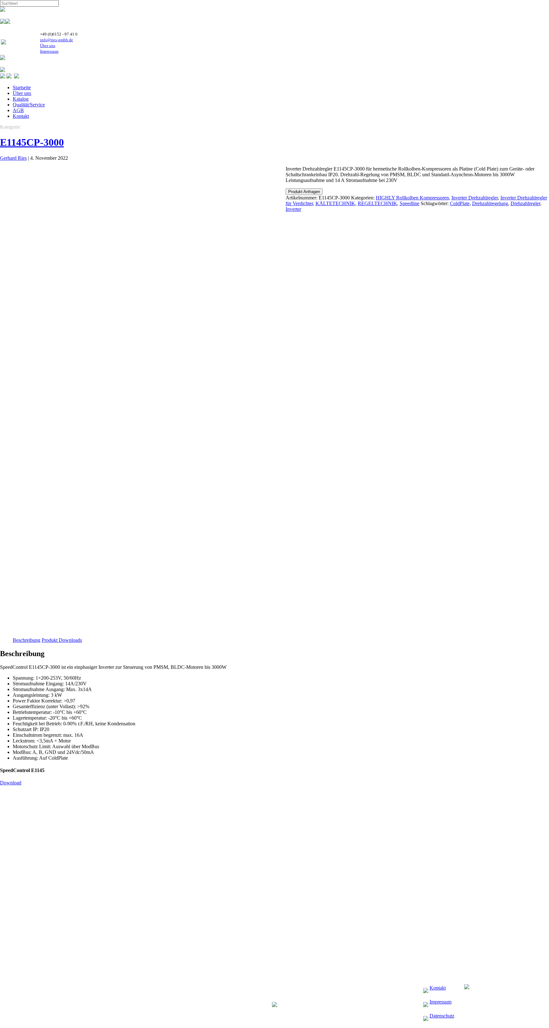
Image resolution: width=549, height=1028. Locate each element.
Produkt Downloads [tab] (62, 640)
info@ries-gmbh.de (56, 39)
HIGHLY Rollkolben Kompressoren (412, 197)
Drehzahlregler (525, 203)
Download (10, 782)
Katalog (21, 99)
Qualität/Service (29, 104)
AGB (18, 110)
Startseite (22, 87)
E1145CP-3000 (32, 142)
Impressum (49, 51)
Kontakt (21, 116)
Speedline (409, 203)
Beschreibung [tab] (26, 640)
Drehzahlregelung (490, 203)
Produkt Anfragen (304, 191)
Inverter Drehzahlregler (474, 197)
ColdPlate (460, 203)
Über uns (47, 45)
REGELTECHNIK (377, 203)
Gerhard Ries (13, 158)
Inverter (293, 209)
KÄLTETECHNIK (335, 203)
